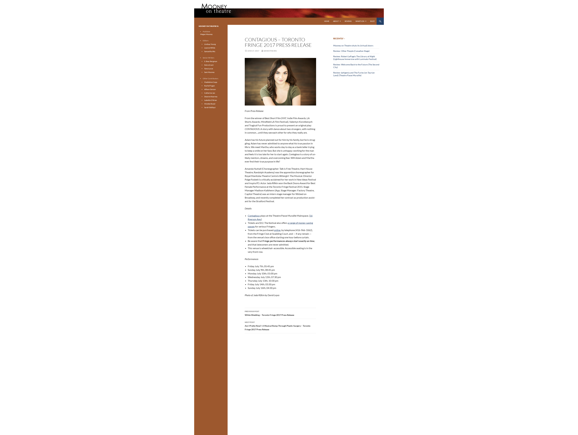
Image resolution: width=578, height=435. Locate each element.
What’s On (360, 21)
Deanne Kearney (210, 96)
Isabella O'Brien (210, 100)
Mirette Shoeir (210, 104)
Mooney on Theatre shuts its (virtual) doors (353, 45)
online (277, 230)
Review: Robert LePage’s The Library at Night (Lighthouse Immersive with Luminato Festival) (355, 57)
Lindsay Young (210, 44)
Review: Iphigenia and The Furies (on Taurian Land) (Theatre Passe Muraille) (354, 74)
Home (326, 21)
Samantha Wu (270, 51)
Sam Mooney (209, 72)
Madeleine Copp (210, 82)
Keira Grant (208, 65)
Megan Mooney (206, 34)
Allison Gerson (210, 89)
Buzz (372, 21)
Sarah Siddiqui (210, 107)
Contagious (254, 215)
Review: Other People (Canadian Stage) (351, 51)
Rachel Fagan (209, 86)
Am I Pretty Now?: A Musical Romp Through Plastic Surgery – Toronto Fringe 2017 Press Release (277, 326)
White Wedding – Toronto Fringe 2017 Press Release (269, 313)
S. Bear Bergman (210, 61)
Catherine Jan (209, 93)
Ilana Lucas (208, 68)
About (336, 21)
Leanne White (209, 48)
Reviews (348, 21)
